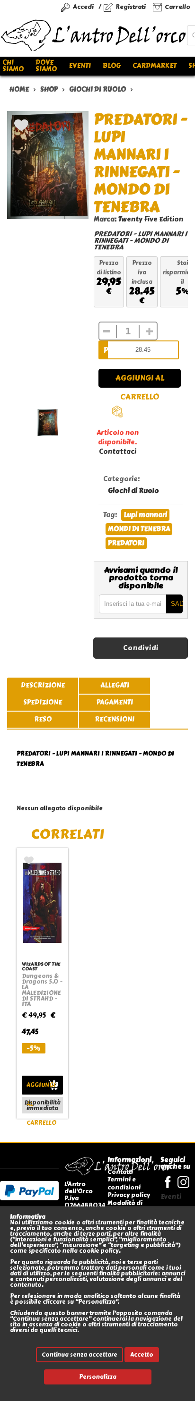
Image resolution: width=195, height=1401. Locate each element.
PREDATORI (126, 543)
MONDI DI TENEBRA (139, 529)
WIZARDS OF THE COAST (41, 966)
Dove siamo (46, 66)
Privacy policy (128, 1194)
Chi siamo (13, 66)
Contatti (120, 1171)
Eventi (80, 66)
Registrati (130, 6)
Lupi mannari (145, 515)
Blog (112, 66)
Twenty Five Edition (150, 219)
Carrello (177, 6)
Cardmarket (155, 66)
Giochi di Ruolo (133, 491)
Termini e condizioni (124, 1183)
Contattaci (117, 452)
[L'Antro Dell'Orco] (93, 35)
